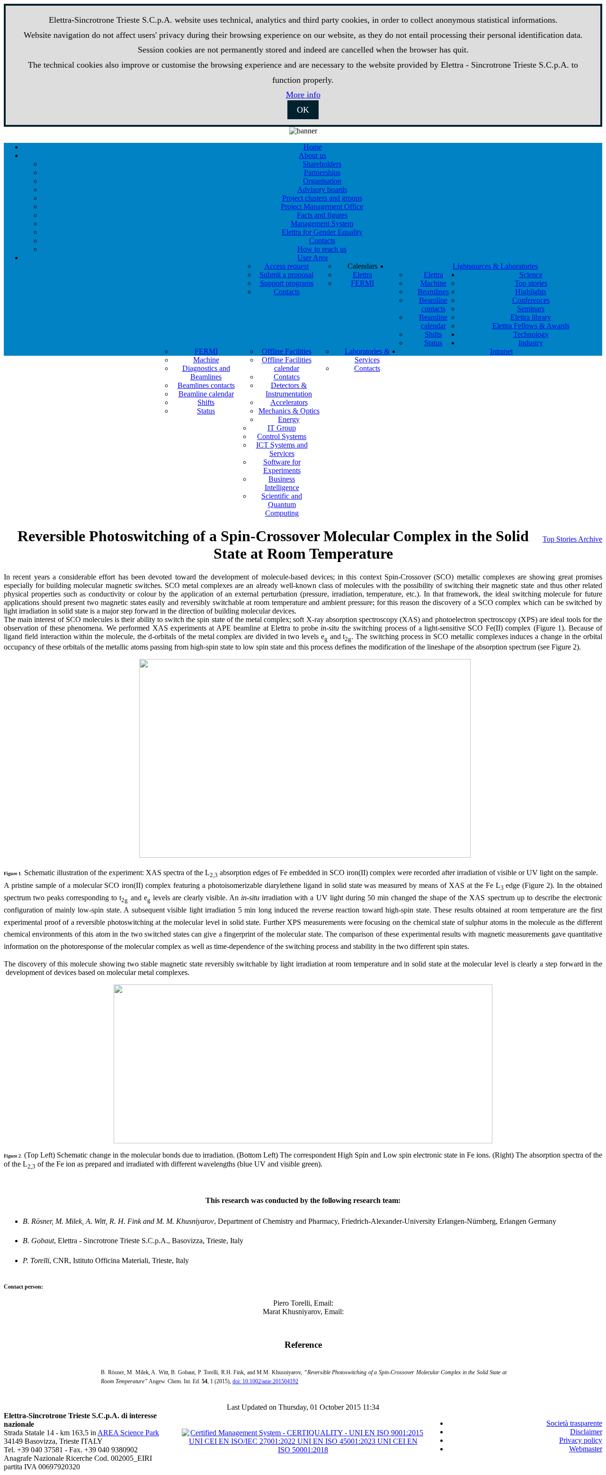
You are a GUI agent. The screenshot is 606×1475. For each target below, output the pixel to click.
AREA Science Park (128, 1433)
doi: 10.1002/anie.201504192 (265, 1381)
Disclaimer (586, 1432)
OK (303, 109)
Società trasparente (574, 1423)
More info (303, 94)
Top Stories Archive (572, 539)
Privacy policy (580, 1440)
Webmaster (585, 1449)
